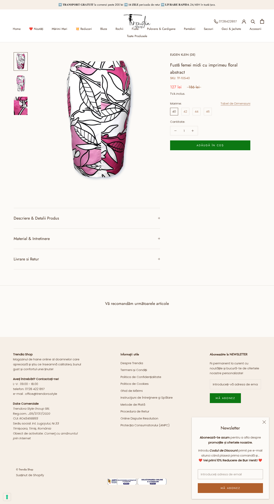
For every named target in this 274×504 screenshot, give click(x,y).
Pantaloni (189, 29)
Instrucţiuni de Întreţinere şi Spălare (147, 397)
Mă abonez (230, 488)
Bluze (103, 29)
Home (17, 29)
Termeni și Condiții (134, 370)
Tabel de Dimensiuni (235, 103)
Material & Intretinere (32, 239)
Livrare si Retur (26, 259)
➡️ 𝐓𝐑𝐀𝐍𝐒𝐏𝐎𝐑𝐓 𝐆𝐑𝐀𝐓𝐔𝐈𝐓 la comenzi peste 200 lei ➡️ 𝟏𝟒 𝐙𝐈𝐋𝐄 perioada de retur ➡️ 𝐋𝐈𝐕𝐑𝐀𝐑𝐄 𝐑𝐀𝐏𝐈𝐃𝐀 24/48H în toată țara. (137, 5)
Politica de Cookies (135, 384)
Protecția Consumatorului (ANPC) (145, 425)
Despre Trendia (132, 363)
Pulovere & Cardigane (161, 29)
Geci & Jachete (231, 29)
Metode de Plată (133, 404)
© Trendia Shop (24, 469)
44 (196, 111)
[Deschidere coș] (262, 21)
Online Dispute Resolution (139, 418)
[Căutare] (253, 21)
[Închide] (264, 422)
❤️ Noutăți (36, 29)
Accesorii (255, 29)
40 (174, 111)
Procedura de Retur (135, 411)
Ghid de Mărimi (132, 391)
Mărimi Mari (59, 29)
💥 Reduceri (84, 29)
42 (185, 111)
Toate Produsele (137, 36)
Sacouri (208, 29)
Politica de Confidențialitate (141, 377)
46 (208, 111)
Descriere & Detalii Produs (36, 218)
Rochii (119, 29)
